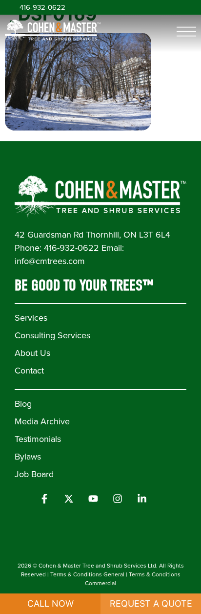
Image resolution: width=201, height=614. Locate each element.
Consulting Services (52, 335)
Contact (29, 370)
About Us (32, 353)
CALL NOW (50, 603)
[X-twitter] (69, 499)
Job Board (34, 474)
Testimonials (38, 439)
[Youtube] (93, 499)
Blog (23, 403)
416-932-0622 (42, 7)
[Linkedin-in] (142, 499)
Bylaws (28, 456)
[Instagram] (117, 499)
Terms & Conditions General (87, 574)
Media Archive (42, 421)
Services (31, 317)
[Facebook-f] (44, 499)
